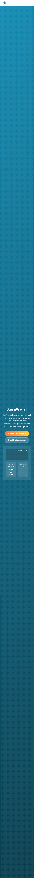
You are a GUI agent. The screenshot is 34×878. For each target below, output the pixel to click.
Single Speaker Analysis (17, 433)
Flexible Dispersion (11, 465)
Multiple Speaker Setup (18, 440)
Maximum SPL (23, 465)
